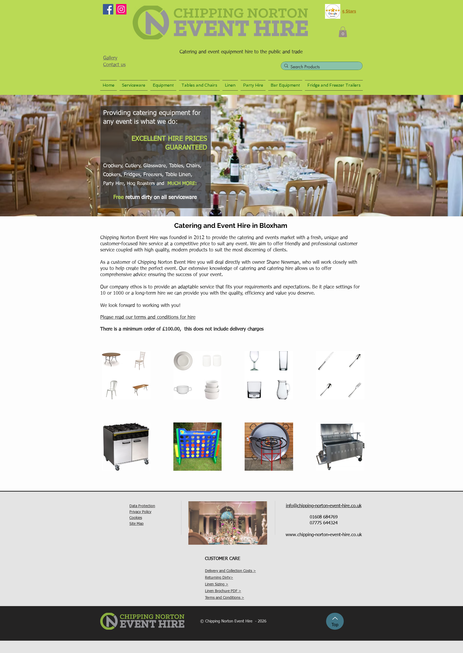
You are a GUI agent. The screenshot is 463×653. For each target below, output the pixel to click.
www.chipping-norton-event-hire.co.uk (324, 535)
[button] (342, 32)
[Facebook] (108, 9)
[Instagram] (121, 9)
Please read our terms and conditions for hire (147, 317)
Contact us (114, 64)
